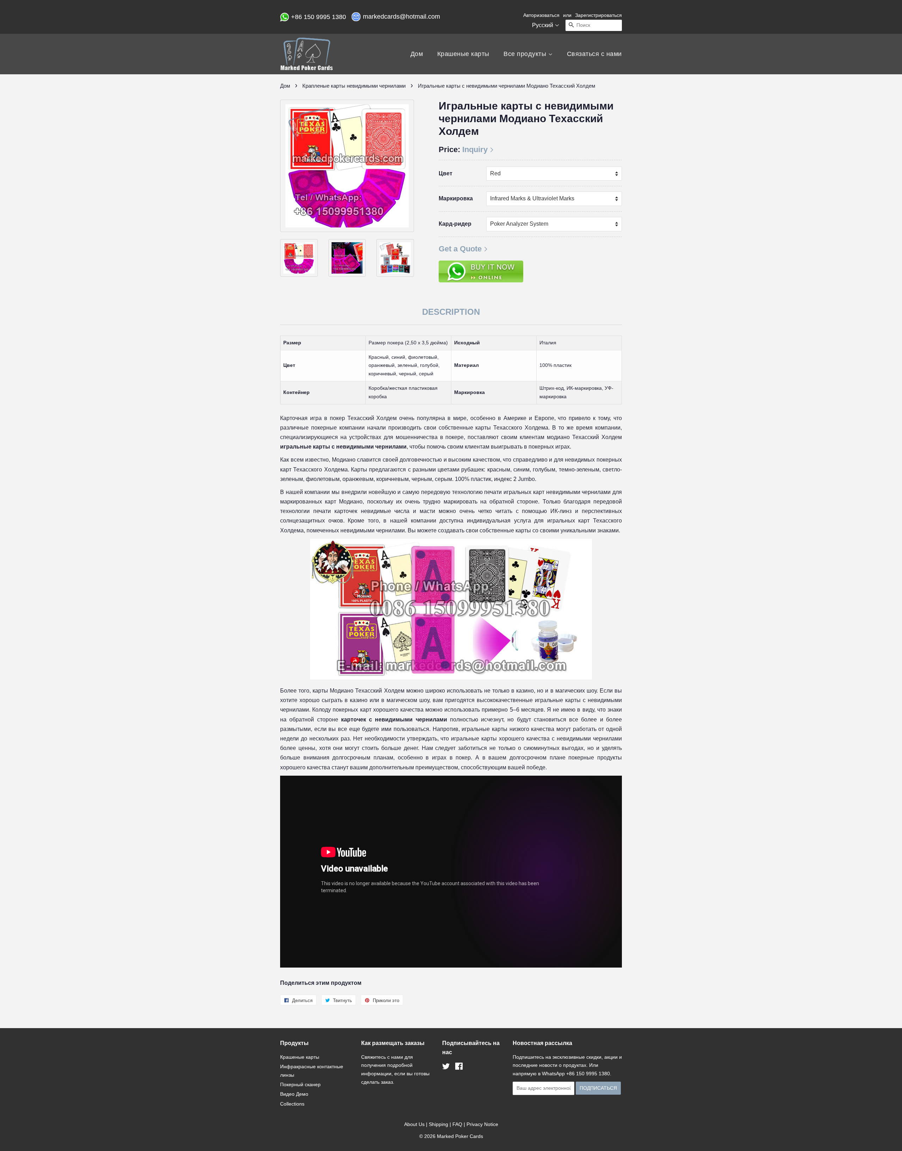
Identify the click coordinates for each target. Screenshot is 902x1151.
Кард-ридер (455, 224)
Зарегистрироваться (598, 15)
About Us (414, 1124)
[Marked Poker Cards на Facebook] (459, 1067)
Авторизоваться (541, 15)
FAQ (457, 1124)
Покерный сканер (300, 1084)
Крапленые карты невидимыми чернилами (354, 86)
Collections (292, 1104)
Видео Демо (294, 1094)
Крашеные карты (463, 53)
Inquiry (475, 149)
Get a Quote (460, 248)
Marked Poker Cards (460, 1136)
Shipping (438, 1124)
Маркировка (456, 198)
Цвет (445, 173)
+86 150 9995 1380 (319, 16)
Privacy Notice (482, 1124)
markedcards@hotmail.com (402, 16)
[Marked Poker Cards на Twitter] (446, 1067)
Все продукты (525, 53)
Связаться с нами (594, 53)
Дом (416, 53)
